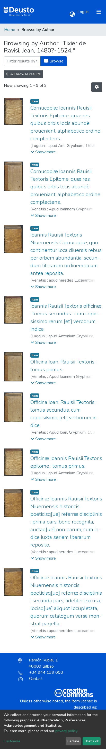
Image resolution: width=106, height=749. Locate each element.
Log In (83, 12)
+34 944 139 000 (46, 672)
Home (9, 30)
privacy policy (66, 731)
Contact (36, 678)
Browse (56, 61)
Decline (73, 741)
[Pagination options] (96, 87)
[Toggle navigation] (99, 12)
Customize (12, 741)
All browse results (25, 74)
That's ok (91, 741)
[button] (72, 14)
